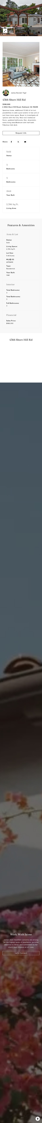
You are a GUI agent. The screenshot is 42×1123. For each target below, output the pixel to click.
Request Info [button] (21, 133)
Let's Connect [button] (21, 953)
